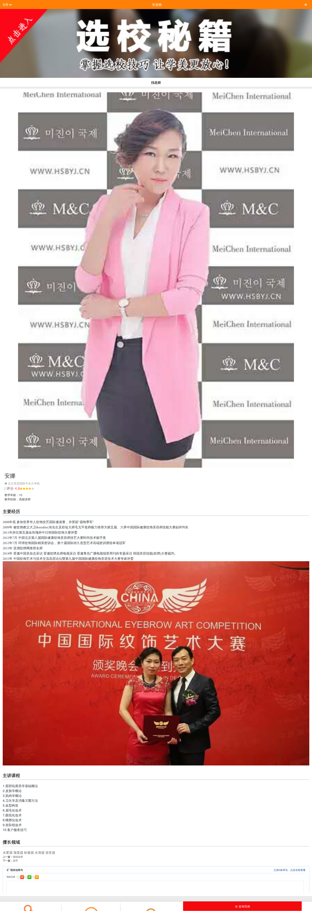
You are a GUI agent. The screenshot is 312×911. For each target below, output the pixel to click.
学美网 (157, 4)
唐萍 (15, 860)
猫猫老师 (18, 856)
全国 (5, 4)
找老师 (156, 82)
